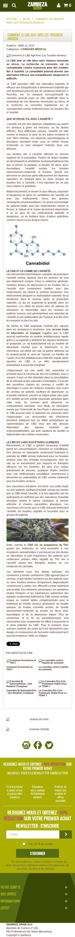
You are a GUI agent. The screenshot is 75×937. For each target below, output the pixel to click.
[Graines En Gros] (37, 719)
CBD (24, 456)
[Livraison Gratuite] (37, 729)
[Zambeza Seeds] (37, 4)
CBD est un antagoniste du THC (48, 545)
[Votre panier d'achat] (65, 5)
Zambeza (25, 935)
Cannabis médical (33, 49)
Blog (26, 19)
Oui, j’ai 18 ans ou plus (41, 844)
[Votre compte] (58, 5)
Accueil (11, 19)
